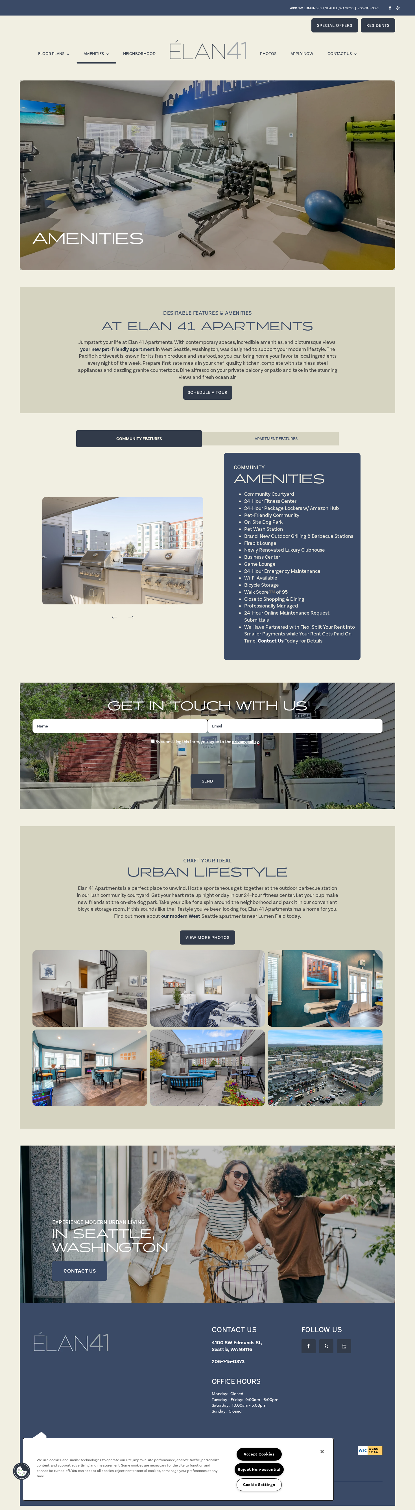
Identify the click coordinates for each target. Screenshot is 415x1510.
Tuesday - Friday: (227, 1399)
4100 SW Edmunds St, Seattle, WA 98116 (321, 8)
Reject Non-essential (259, 1469)
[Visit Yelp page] (398, 8)
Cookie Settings (259, 1484)
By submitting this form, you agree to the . (208, 741)
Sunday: (219, 1411)
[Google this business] (344, 1346)
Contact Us (271, 641)
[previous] (114, 617)
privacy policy (245, 741)
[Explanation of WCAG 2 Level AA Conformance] (370, 1450)
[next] (131, 617)
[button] (334, 25)
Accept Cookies (259, 1454)
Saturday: (221, 1405)
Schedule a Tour (208, 392)
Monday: (220, 1393)
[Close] (322, 1451)
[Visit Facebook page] (390, 8)
